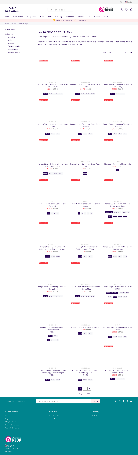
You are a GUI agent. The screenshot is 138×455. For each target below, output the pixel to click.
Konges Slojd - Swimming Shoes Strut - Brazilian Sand (117, 248)
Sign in (95, 401)
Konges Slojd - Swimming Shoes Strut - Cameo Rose (52, 287)
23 (51, 213)
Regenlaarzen (13, 49)
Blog (114, 2)
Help (120, 2)
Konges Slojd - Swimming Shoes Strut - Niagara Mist (85, 287)
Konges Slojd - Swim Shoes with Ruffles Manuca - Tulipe (85, 248)
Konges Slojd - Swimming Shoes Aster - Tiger (85, 165)
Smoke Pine (109, 212)
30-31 (60, 173)
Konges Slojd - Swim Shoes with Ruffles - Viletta (117, 371)
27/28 (124, 337)
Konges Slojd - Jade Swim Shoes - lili (85, 327)
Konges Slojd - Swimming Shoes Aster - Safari (85, 85)
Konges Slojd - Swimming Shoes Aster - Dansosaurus (53, 85)
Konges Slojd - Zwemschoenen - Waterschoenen (52, 328)
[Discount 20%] (53, 69)
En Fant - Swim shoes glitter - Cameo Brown (117, 328)
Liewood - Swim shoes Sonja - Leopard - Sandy (85, 205)
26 (88, 213)
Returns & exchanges (12, 425)
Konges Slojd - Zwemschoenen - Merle (117, 286)
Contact (94, 416)
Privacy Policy (53, 419)
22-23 (50, 94)
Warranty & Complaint (12, 428)
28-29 (55, 173)
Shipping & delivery (11, 422)
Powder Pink (125, 212)
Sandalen (11, 37)
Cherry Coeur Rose (111, 293)
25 (117, 170)
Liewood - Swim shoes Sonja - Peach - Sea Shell (53, 205)
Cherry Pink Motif (124, 293)
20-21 (45, 94)
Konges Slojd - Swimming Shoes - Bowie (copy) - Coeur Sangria (53, 371)
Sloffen (10, 40)
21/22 (110, 337)
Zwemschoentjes (23, 24)
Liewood (117, 162)
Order (7, 416)
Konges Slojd (52, 82)
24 (54, 213)
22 (48, 213)
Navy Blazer (117, 212)
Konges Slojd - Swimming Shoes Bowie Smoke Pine (117, 205)
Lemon (55, 336)
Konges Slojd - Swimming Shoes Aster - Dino (53, 125)
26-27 (60, 94)
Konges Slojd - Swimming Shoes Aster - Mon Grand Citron (53, 165)
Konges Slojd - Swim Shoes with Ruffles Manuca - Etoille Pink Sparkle (53, 248)
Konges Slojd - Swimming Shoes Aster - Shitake (85, 125)
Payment (8, 419)
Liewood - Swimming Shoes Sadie (117, 164)
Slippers (11, 43)
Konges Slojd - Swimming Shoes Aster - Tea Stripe (117, 125)
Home (7, 24)
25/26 (120, 337)
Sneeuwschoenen (14, 52)
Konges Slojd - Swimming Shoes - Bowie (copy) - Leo (85, 371)
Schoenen (13, 24)
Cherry (50, 336)
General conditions (55, 416)
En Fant (117, 325)
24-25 (55, 94)
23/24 (115, 337)
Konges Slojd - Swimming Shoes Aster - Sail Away (117, 85)
